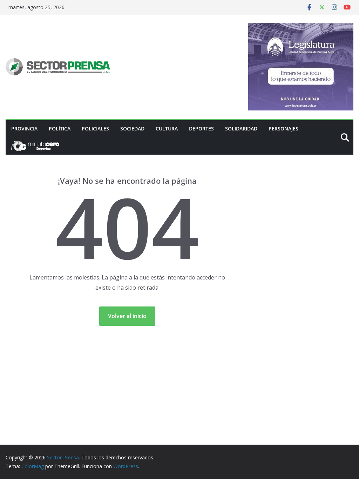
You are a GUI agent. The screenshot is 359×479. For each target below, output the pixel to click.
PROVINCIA (24, 128)
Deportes (201, 128)
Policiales (95, 128)
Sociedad (132, 128)
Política (59, 128)
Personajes (283, 128)
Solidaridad (241, 128)
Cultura (167, 128)
